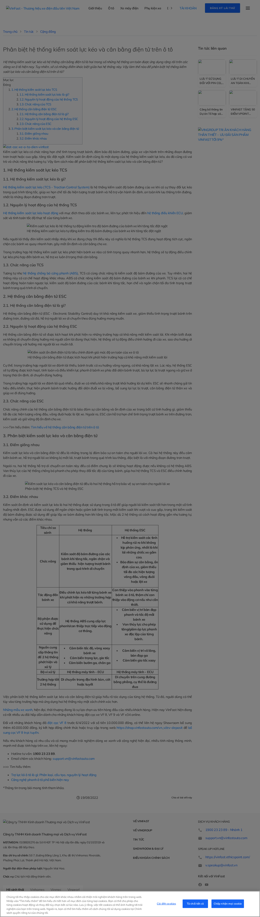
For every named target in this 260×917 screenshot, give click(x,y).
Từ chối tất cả (195, 903)
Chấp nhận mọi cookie (228, 903)
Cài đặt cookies (166, 903)
